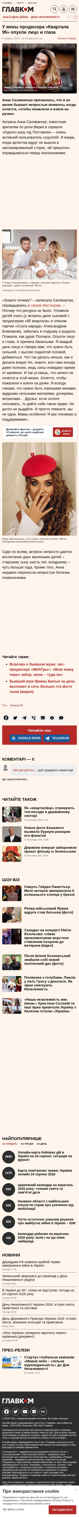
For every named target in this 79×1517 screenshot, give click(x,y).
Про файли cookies (13, 1509)
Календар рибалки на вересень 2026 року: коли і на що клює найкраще (43, 1237)
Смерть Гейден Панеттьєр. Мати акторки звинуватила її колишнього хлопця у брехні (49, 890)
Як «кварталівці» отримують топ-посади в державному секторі (49, 812)
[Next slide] (75, 17)
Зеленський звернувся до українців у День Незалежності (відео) (34, 1278)
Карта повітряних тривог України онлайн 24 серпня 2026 (45, 1172)
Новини (11, 1255)
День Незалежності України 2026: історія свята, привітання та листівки (38, 1306)
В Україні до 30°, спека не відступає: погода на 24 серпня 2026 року (38, 1292)
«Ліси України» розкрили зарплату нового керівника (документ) (34, 1334)
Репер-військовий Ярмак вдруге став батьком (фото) (48, 910)
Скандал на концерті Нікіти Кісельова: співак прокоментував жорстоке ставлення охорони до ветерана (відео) (47, 938)
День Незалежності (45, 17)
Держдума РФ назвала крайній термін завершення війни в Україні (31, 1264)
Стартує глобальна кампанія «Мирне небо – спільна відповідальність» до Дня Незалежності (49, 1363)
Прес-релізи (16, 1350)
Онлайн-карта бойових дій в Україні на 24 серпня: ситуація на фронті (45, 1156)
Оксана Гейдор (67, 38)
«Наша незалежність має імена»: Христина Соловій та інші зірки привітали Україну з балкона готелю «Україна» (50, 1005)
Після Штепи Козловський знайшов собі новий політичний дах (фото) (47, 959)
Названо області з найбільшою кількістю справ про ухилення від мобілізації (45, 1205)
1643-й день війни (15, 17)
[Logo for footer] (17, 1402)
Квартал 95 (16, 705)
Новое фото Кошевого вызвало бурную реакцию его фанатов (47, 831)
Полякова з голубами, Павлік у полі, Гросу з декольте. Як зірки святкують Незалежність (50, 983)
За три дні (27, 1144)
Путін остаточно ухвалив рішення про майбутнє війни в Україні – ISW (46, 1221)
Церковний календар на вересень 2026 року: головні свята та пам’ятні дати (45, 1188)
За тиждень (9, 1144)
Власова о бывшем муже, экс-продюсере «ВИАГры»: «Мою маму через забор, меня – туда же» (41, 669)
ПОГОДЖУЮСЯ (62, 1509)
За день (42, 1144)
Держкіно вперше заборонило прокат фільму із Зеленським (50, 849)
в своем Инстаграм (44, 305)
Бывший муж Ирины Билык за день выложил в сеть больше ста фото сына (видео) (42, 686)
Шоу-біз (11, 879)
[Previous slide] (69, 17)
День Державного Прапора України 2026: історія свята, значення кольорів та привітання (39, 1320)
